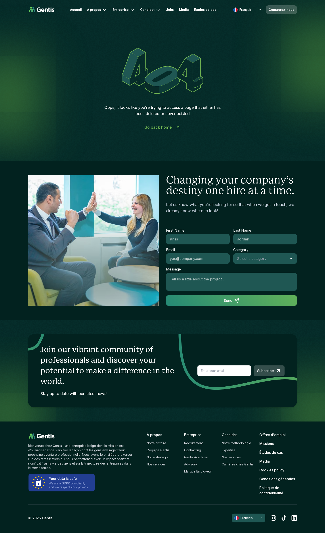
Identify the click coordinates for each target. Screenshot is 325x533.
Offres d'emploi (272, 435)
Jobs (170, 9)
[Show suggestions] (292, 258)
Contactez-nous (281, 9)
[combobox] (260, 258)
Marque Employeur (198, 471)
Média (184, 9)
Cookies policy (271, 470)
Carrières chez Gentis (237, 464)
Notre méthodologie (236, 443)
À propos (94, 9)
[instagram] (273, 518)
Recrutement (193, 443)
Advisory (190, 464)
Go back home (158, 127)
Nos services (156, 464)
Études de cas (205, 9)
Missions (266, 443)
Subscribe (265, 371)
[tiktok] (283, 518)
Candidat (147, 9)
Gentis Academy (196, 457)
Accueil (76, 9)
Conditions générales (277, 479)
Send (228, 300)
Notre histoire (156, 443)
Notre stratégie (157, 457)
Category (241, 250)
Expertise (228, 450)
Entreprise (121, 9)
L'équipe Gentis (158, 450)
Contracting (192, 450)
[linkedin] (294, 518)
